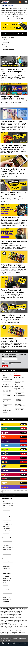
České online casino (7, 520)
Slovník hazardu (6, 512)
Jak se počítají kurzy (6, 566)
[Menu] (26, 2)
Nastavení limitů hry (6, 595)
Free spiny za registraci (7, 540)
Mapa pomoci (14, 632)
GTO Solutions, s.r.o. (6, 640)
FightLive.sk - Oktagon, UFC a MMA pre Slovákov (7, 405)
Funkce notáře (5, 585)
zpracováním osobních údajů (15, 362)
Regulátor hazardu (6, 509)
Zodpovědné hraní (19, 615)
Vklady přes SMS (6, 533)
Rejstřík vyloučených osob (8, 503)
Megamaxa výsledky (7, 578)
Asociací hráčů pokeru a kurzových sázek (14, 617)
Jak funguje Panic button (7, 599)
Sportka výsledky (6, 576)
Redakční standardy (13, 636)
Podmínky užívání (21, 636)
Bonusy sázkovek (6, 564)
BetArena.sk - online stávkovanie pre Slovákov (7, 400)
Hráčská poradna (6, 601)
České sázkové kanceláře (8, 561)
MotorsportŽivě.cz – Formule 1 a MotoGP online (7, 395)
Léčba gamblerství (6, 597)
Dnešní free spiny (6, 545)
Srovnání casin (5, 522)
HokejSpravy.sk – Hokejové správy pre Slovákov (7, 410)
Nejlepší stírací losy (6, 580)
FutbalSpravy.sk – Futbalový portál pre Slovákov (19, 401)
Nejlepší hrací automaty (7, 524)
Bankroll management (7, 568)
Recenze (5, 46)
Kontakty (6, 636)
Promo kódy (6, 42)
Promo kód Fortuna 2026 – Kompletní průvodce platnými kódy (13, 71)
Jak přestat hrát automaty (7, 592)
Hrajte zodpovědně (4, 620)
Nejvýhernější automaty (8, 49)
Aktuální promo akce (7, 549)
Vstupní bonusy (6, 39)
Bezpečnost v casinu (7, 530)
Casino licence (5, 507)
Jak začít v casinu (6, 526)
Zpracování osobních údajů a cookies (8, 638)
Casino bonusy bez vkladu (8, 547)
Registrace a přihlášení (8, 37)
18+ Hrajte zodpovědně (21, 638)
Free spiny (5, 44)
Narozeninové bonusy (7, 543)
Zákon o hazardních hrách (8, 505)
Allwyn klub (5, 582)
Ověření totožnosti (6, 528)
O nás (2, 636)
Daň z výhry (5, 501)
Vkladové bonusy (6, 551)
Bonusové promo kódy (7, 553)
